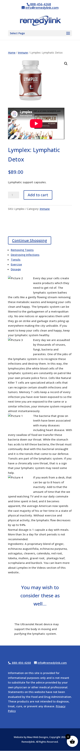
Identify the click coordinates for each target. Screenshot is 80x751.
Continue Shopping (29, 240)
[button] (66, 63)
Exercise (16, 264)
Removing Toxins (22, 250)
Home (11, 52)
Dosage (16, 269)
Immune (23, 52)
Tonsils (15, 259)
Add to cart (38, 194)
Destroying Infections (25, 255)
